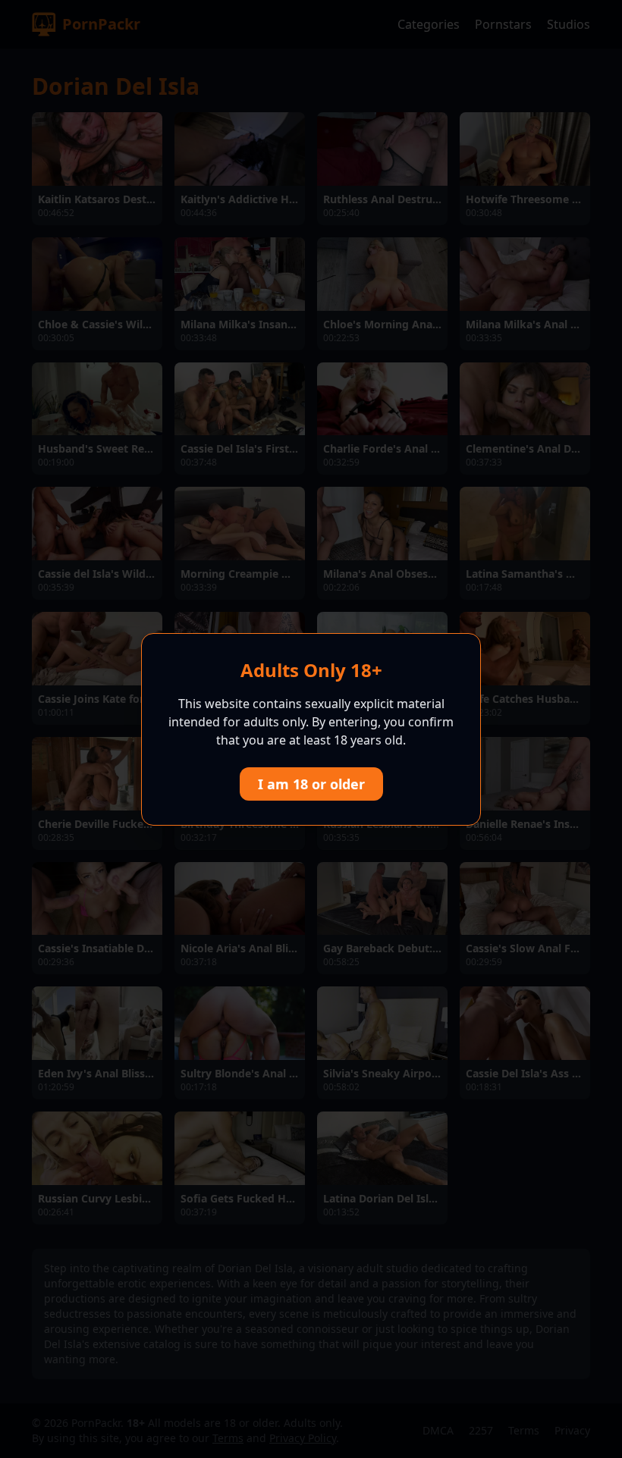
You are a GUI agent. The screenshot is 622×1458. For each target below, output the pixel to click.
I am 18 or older (311, 784)
